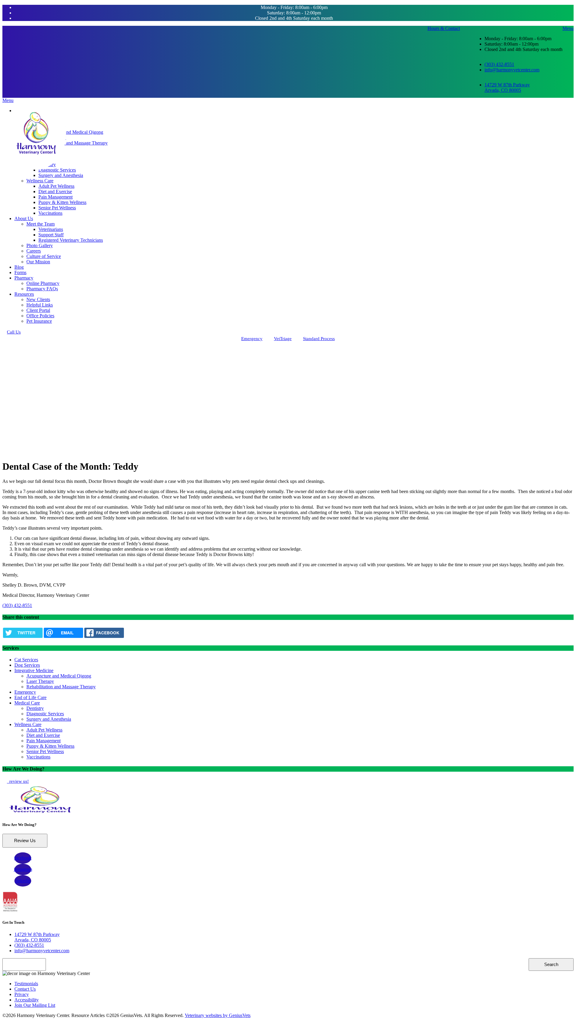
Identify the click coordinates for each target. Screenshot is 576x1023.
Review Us (25, 840)
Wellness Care (39, 180)
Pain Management (55, 196)
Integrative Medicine (33, 670)
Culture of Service (43, 256)
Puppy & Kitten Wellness (62, 202)
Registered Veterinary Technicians (70, 240)
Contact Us (25, 989)
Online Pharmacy (42, 283)
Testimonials (26, 983)
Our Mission (38, 261)
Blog (19, 267)
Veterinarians (50, 229)
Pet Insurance (39, 321)
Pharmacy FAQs (42, 288)
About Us (23, 218)
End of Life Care (30, 697)
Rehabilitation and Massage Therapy (73, 142)
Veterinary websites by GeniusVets (217, 1015)
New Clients (38, 299)
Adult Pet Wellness (56, 186)
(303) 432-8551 (499, 64)
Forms (20, 272)
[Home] (36, 133)
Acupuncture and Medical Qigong (70, 132)
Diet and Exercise (55, 191)
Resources (24, 294)
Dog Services (27, 665)
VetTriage (283, 338)
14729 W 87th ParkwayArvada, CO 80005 (507, 87)
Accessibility (26, 999)
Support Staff (51, 234)
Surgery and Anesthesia (60, 175)
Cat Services (26, 659)
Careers (33, 250)
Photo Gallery (39, 245)
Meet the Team (40, 223)
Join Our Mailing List (34, 1005)
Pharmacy (23, 277)
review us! (18, 781)
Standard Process (319, 338)
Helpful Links (39, 304)
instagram (23, 869)
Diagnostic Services (57, 169)
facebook (23, 857)
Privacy (21, 994)
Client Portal (38, 310)
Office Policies (40, 315)
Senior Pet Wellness (57, 207)
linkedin (23, 880)
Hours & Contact (444, 28)
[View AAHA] (10, 910)
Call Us (14, 332)
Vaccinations (50, 213)
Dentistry (35, 708)
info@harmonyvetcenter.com (511, 69)
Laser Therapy (40, 681)
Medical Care (27, 702)
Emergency (251, 338)
